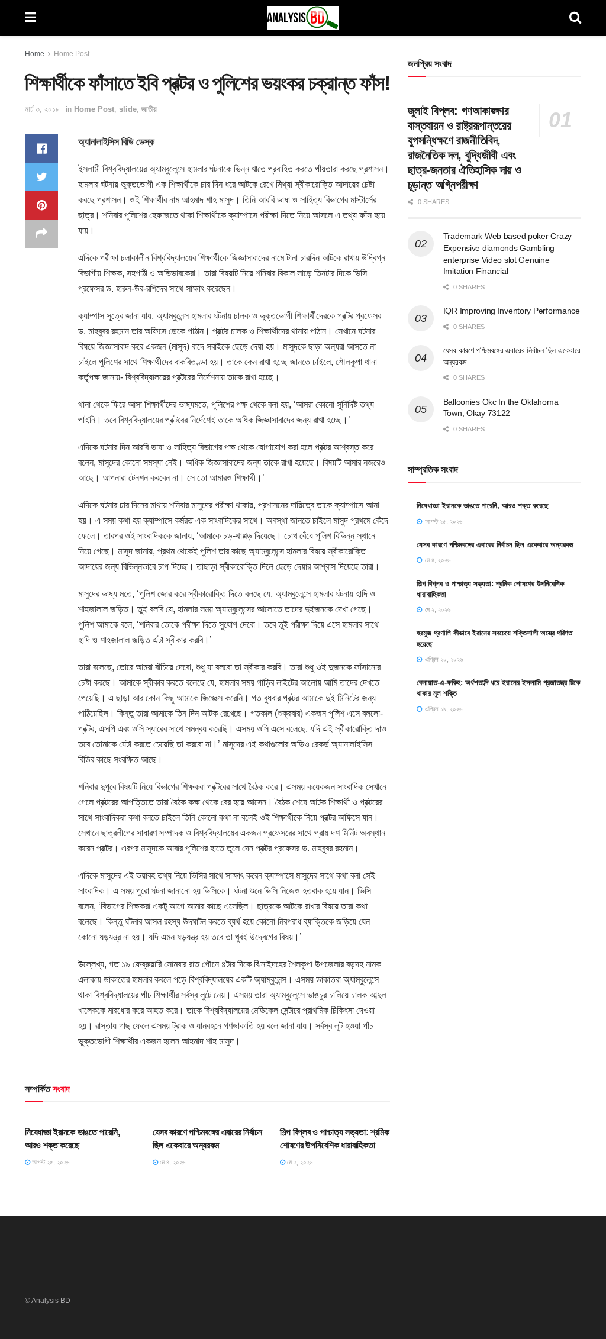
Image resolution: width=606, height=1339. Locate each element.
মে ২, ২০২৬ (298, 1162)
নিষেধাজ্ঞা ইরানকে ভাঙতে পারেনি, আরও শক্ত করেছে (483, 505)
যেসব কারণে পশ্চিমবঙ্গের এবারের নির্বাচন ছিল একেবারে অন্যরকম (495, 544)
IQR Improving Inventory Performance (511, 310)
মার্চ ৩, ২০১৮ (42, 109)
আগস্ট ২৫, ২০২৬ (49, 1162)
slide (128, 109)
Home (34, 54)
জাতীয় (149, 109)
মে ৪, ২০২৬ (171, 1162)
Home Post (71, 54)
